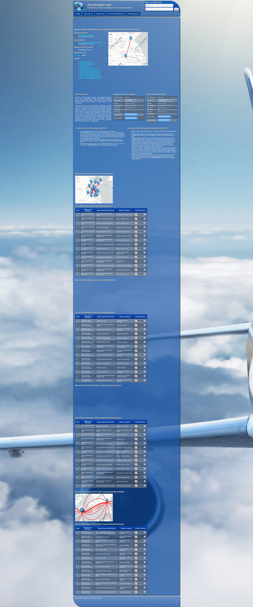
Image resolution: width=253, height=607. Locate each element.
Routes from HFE (164, 116)
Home (78, 14)
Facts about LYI (85, 66)
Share (78, 55)
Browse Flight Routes (116, 14)
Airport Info (101, 14)
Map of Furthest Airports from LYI (90, 71)
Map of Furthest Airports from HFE (91, 77)
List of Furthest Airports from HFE (90, 78)
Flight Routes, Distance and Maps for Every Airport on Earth (109, 8)
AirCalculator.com (99, 4)
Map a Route (88, 14)
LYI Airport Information (87, 63)
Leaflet (145, 65)
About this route (85, 61)
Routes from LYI (131, 114)
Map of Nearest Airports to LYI (89, 68)
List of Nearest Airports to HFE (89, 75)
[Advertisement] (127, 22)
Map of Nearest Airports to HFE (90, 74)
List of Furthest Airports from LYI (90, 72)
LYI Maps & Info (131, 118)
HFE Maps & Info (164, 120)
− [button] (111, 38)
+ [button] (111, 34)
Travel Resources (133, 14)
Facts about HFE (85, 67)
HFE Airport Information (87, 64)
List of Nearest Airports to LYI (89, 70)
